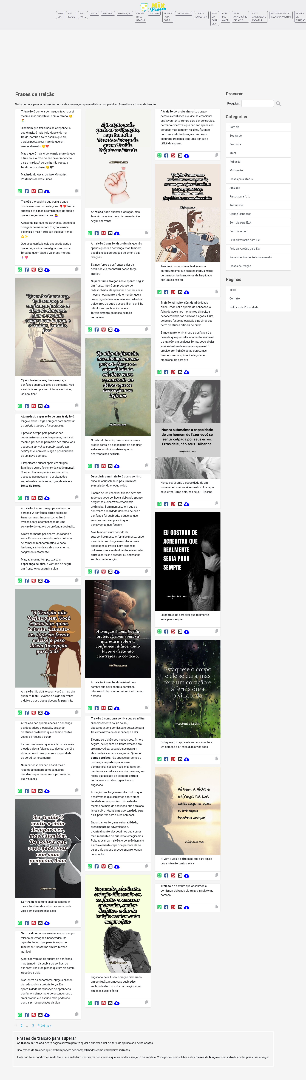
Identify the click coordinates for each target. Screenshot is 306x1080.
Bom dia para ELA (214, 18)
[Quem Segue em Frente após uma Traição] (118, 159)
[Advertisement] (153, 59)
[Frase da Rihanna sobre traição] (187, 430)
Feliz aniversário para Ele (240, 16)
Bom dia (60, 15)
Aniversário (184, 13)
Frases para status (140, 16)
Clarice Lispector (201, 15)
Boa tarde (71, 15)
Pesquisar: (233, 103)
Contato (235, 298)
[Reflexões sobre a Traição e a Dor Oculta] (118, 629)
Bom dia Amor (225, 16)
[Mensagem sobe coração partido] (187, 689)
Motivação (124, 13)
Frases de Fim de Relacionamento (281, 15)
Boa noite (83, 15)
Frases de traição (240, 266)
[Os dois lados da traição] (48, 849)
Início (233, 290)
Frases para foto (168, 16)
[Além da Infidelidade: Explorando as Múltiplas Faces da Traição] (187, 213)
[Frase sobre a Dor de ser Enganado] (118, 924)
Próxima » (45, 1025)
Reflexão (108, 13)
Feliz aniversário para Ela (259, 16)
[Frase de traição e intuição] (187, 812)
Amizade (154, 13)
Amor (94, 13)
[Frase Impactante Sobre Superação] (48, 639)
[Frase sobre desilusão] (187, 562)
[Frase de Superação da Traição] (118, 387)
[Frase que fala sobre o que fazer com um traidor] (48, 327)
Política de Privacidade (244, 307)
